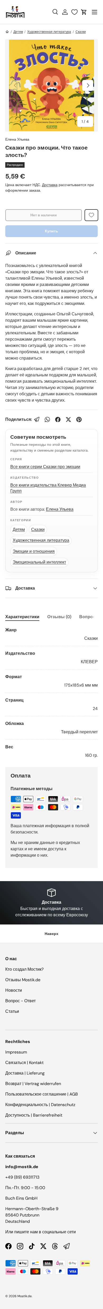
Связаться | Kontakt (24, 1062)
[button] (84, 12)
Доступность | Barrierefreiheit (33, 1115)
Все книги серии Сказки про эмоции (45, 466)
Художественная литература (49, 32)
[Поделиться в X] (68, 419)
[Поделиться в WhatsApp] (47, 419)
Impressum (16, 1052)
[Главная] (7, 32)
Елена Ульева (17, 139)
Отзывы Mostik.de (22, 980)
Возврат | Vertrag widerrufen (33, 1083)
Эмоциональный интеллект (39, 562)
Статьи (12, 1011)
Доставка (50, 184)
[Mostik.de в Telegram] (66, 1246)
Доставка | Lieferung (25, 1073)
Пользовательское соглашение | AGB (41, 1094)
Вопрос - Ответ (20, 1001)
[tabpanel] (51, 693)
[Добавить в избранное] (91, 215)
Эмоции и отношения (34, 551)
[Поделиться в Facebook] (58, 419)
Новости (13, 990)
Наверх (51, 933)
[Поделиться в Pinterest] (79, 419)
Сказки (81, 32)
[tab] (22, 617)
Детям (18, 32)
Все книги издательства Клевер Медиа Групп (48, 488)
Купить (51, 231)
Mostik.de (24, 1296)
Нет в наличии (43, 215)
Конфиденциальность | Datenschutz (40, 1104)
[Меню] (94, 12)
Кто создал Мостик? (24, 969)
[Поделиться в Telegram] (36, 419)
